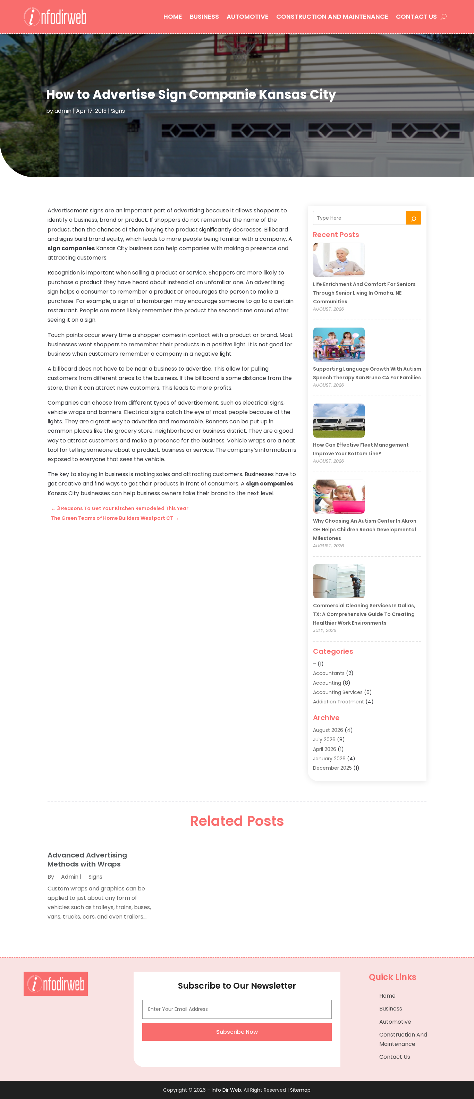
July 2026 (324, 739)
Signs (118, 111)
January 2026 (329, 758)
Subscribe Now (237, 1032)
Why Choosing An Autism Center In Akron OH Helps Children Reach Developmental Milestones (364, 529)
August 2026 (328, 730)
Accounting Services (338, 692)
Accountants (329, 673)
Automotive (248, 16)
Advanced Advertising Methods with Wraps (87, 859)
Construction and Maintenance (332, 16)
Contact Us (416, 16)
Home (172, 16)
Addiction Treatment (338, 701)
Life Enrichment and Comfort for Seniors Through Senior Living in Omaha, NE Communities (364, 293)
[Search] (414, 218)
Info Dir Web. (227, 1090)
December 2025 (332, 767)
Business (204, 16)
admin (62, 111)
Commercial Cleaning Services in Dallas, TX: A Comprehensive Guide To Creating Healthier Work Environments (364, 614)
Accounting (327, 682)
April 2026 (324, 749)
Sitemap (300, 1090)
